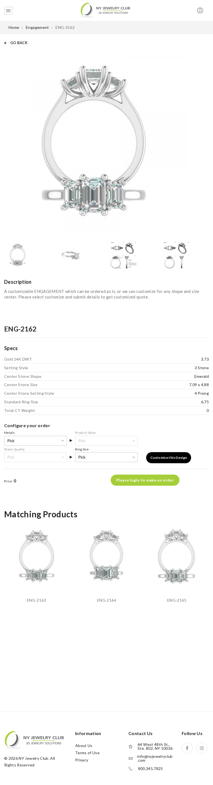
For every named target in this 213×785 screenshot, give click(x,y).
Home (14, 27)
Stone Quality (14, 449)
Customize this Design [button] (168, 457)
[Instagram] (201, 748)
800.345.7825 (150, 769)
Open (8, 10)
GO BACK (18, 42)
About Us (84, 745)
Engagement (37, 27)
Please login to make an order (145, 480)
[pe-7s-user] (200, 12)
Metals (9, 432)
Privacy (81, 760)
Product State (85, 432)
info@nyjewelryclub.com (155, 758)
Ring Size (82, 449)
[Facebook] (187, 748)
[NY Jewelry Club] (105, 9)
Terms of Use (87, 752)
